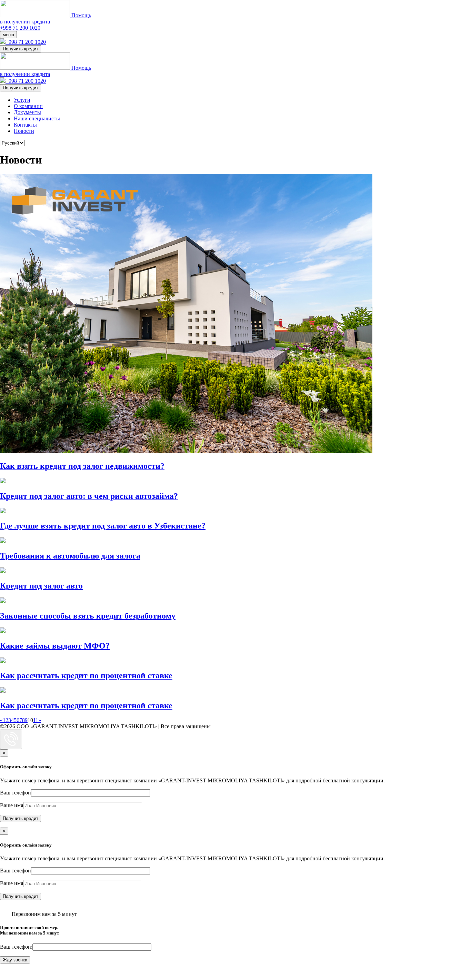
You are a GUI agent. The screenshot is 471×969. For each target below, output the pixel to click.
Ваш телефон (15, 792)
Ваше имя (11, 805)
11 (35, 720)
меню (8, 34)
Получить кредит (20, 48)
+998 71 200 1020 (20, 28)
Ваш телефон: (16, 947)
